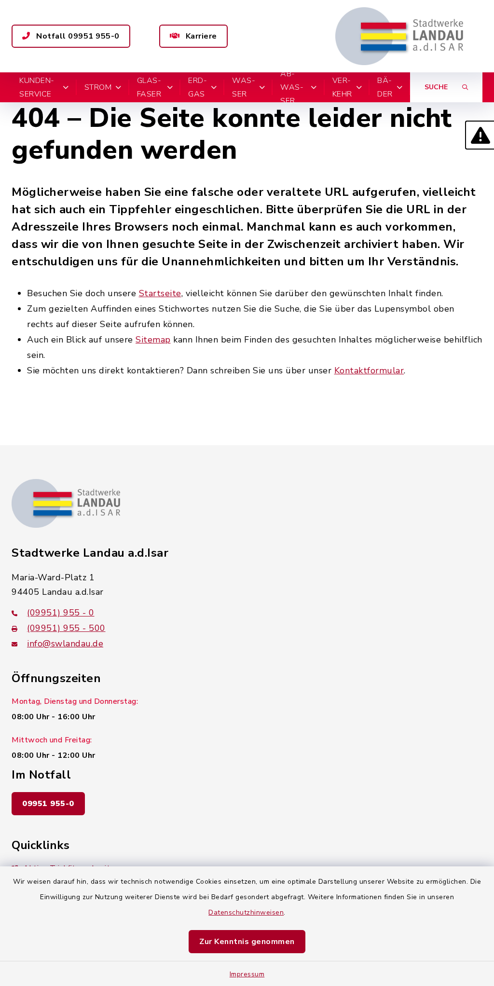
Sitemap (153, 339)
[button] (479, 135)
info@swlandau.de (65, 643)
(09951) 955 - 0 (61, 612)
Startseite (160, 293)
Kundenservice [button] (36, 87)
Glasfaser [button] (149, 87)
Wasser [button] (243, 87)
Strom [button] (98, 87)
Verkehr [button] (342, 87)
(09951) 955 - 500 (66, 628)
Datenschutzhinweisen (246, 912)
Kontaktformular (369, 370)
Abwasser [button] (291, 87)
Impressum (247, 974)
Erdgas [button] (197, 87)
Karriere (200, 36)
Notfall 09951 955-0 (77, 36)
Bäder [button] (385, 87)
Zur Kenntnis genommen (247, 941)
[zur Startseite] (399, 36)
